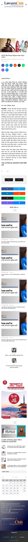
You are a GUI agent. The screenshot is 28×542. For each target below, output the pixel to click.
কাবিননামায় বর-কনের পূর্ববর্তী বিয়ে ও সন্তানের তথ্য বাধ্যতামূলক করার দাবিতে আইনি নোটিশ (16, 447)
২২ (10, 490)
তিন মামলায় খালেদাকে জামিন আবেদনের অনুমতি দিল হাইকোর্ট (14, 366)
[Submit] (15, 65)
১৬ (14, 488)
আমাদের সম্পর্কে (14, 532)
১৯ (24, 488)
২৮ (6, 493)
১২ (24, 485)
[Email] (19, 65)
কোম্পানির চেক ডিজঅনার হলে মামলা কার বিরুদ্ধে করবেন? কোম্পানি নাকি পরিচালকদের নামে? (13, 308)
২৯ (10, 493)
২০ (3, 490)
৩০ (14, 493)
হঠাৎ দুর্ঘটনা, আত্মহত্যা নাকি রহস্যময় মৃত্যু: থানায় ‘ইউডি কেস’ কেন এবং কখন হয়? (13, 242)
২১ (6, 490)
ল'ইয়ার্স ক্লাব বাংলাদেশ (6, 59)
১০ (17, 485)
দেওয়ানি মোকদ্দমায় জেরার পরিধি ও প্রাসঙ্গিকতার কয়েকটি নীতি (11, 440)
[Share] (2, 65)
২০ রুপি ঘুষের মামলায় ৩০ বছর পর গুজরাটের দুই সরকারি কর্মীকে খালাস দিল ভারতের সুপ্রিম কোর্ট (17, 466)
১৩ (3, 488)
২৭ (3, 493)
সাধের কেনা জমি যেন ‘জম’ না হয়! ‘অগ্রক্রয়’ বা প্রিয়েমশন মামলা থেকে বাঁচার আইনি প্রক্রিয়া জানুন (13, 340)
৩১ (17, 493)
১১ (20, 485)
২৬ (24, 490)
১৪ (6, 488)
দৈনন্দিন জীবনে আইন (14, 59)
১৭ (17, 488)
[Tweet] (6, 65)
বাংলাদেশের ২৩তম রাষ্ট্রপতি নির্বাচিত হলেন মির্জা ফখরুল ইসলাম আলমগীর (16, 453)
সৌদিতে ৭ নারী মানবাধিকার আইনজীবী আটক (14, 355)
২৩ (14, 490)
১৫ (10, 488)
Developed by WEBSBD (14, 540)
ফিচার (8, 171)
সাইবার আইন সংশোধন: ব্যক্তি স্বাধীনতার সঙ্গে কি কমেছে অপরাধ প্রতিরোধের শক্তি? (16, 460)
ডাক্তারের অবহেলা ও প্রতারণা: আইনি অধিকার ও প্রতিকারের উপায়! (13, 275)
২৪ (17, 490)
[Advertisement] (14, 24)
